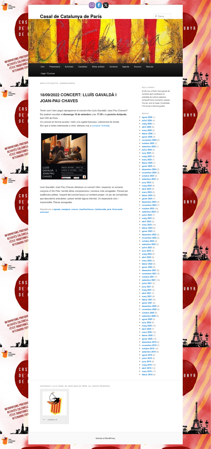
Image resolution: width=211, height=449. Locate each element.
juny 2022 (146, 250)
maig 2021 (147, 289)
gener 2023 (147, 231)
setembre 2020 (149, 315)
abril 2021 (146, 293)
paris (109, 209)
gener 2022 (147, 267)
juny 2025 (146, 152)
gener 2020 (147, 338)
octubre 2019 (148, 348)
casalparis (65, 209)
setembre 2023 (149, 211)
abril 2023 (146, 221)
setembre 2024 (149, 178)
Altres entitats (98, 66)
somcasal (44, 212)
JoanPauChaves (86, 209)
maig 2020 (147, 325)
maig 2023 (147, 218)
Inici (42, 66)
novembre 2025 (149, 139)
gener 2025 (147, 166)
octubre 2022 (148, 240)
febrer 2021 (147, 299)
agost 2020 (147, 319)
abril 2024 (146, 188)
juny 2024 (146, 182)
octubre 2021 (148, 276)
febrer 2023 (147, 227)
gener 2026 (147, 136)
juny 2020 (146, 322)
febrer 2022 (147, 263)
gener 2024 (147, 198)
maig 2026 (147, 123)
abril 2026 (146, 126)
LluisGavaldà (100, 209)
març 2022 (147, 260)
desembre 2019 (149, 341)
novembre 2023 (149, 205)
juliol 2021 (147, 283)
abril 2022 (146, 257)
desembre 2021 (149, 270)
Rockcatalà (117, 209)
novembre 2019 (149, 345)
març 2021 (147, 296)
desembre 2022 (149, 234)
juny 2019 (146, 361)
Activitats (69, 66)
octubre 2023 (148, 208)
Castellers (82, 66)
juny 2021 (146, 286)
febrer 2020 (147, 335)
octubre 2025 (148, 143)
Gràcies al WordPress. (105, 438)
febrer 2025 (147, 162)
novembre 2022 (149, 237)
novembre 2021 (149, 273)
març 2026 (147, 130)
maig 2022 (147, 253)
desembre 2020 (149, 306)
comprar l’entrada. (101, 125)
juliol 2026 (147, 120)
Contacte (114, 66)
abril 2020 (146, 328)
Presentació (54, 66)
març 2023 (147, 224)
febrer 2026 (147, 133)
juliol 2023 (147, 214)
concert (74, 209)
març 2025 (147, 159)
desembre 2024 (149, 169)
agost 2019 (147, 354)
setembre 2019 (149, 351)
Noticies (149, 66)
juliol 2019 (147, 358)
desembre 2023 (149, 201)
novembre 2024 (149, 172)
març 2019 (147, 371)
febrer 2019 (147, 374)
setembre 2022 (149, 244)
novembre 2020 (149, 309)
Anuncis (137, 66)
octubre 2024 (148, 175)
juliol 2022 (147, 247)
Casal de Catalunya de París (71, 16)
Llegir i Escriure (48, 73)
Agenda (125, 66)
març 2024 (147, 192)
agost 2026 (147, 117)
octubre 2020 (148, 312)
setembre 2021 (149, 279)
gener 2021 (147, 302)
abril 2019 (146, 368)
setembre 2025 (149, 146)
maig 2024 (147, 185)
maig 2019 (147, 364)
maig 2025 (147, 156)
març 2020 (147, 332)
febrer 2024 (147, 195)
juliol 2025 (147, 149)
